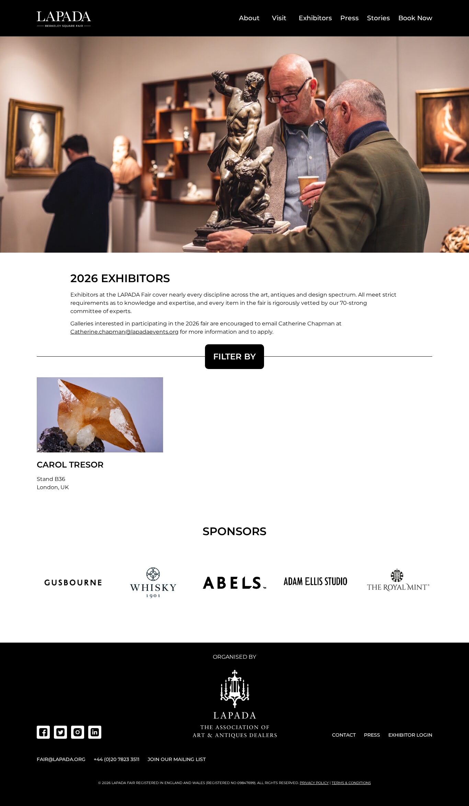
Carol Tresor (70, 465)
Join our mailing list (177, 759)
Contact (344, 735)
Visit (279, 18)
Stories (378, 18)
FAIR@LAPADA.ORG (61, 759)
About (249, 18)
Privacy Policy (314, 783)
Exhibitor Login (410, 735)
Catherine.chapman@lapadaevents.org (124, 332)
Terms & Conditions (351, 783)
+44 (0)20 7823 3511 (116, 759)
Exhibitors (315, 18)
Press (349, 18)
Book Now (415, 18)
